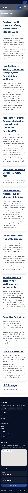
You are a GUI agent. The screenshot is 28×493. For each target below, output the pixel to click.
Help (25, 491)
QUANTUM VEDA (5, 434)
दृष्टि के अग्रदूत (10, 385)
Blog (2, 426)
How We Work (5, 423)
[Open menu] (25, 7)
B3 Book (3, 429)
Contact (3, 439)
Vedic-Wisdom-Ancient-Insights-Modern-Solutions (13, 194)
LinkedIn (4, 408)
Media (3, 431)
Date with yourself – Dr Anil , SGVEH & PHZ (14, 173)
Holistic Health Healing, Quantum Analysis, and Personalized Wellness (13, 73)
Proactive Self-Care (14, 317)
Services (3, 421)
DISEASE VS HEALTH (13, 351)
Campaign (4, 436)
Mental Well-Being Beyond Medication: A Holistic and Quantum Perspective (14, 124)
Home (3, 416)
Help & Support (14, 485)
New (24, 2)
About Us (3, 418)
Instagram (12, 408)
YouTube (20, 408)
